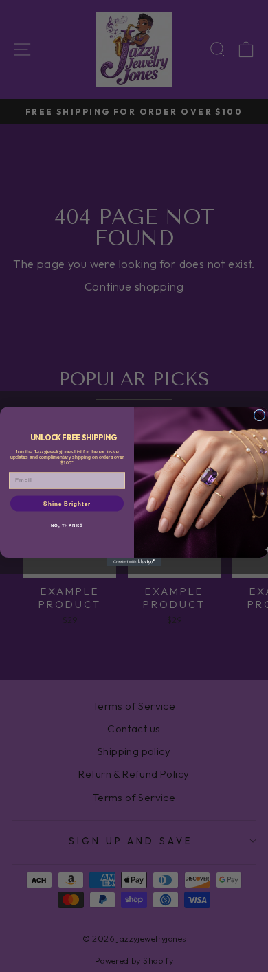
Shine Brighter (67, 503)
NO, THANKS (67, 525)
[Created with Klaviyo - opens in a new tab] (134, 562)
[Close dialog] (259, 415)
